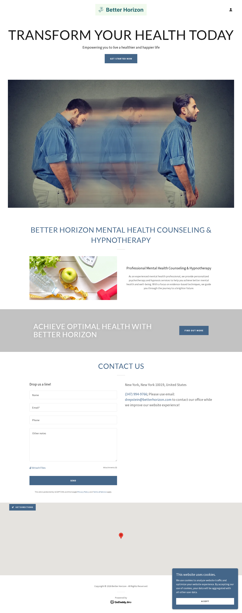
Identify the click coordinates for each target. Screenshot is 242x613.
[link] (121, 9)
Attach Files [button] (39, 467)
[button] (231, 9)
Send (73, 480)
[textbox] (73, 395)
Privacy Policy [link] (83, 492)
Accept (205, 601)
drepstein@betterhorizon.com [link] (148, 399)
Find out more (194, 330)
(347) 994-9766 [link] (136, 394)
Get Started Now (121, 58)
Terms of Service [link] (100, 492)
